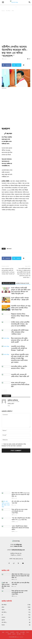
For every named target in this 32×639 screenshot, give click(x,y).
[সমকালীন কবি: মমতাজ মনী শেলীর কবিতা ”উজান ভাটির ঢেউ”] (6, 376)
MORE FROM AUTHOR (22, 283)
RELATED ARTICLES (8, 283)
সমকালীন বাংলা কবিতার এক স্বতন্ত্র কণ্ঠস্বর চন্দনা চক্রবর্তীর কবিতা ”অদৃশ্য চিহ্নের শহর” (20, 308)
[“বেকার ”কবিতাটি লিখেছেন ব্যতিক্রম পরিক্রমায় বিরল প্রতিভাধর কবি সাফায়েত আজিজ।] (6, 528)
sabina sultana (13, 400)
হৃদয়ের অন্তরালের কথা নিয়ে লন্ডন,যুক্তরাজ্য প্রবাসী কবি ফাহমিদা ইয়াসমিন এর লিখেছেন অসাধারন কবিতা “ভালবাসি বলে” (8, 271)
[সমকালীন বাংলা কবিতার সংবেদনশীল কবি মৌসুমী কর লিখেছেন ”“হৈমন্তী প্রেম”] (6, 348)
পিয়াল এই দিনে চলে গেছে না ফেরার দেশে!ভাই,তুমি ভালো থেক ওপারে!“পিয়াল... (19, 511)
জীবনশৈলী (9, 634)
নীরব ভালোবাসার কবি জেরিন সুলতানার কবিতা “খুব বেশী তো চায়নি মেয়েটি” (19, 340)
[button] (3, 2)
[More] (23, 65)
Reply (9, 405)
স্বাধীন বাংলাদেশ (9, 248)
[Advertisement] (16, 28)
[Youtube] (23, 563)
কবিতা (13, 10)
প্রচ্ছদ (3, 632)
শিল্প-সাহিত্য (8, 10)
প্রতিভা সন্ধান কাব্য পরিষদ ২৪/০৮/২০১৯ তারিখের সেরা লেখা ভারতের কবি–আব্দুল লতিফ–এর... (21, 494)
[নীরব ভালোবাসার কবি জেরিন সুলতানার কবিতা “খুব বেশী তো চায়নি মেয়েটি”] (6, 340)
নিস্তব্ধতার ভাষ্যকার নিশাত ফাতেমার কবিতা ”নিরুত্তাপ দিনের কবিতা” (20, 316)
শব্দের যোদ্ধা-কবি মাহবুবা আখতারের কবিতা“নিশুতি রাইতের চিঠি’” (20, 384)
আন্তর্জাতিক (12, 632)
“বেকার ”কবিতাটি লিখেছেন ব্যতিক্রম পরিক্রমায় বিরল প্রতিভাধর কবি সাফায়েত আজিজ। (20, 527)
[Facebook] (9, 563)
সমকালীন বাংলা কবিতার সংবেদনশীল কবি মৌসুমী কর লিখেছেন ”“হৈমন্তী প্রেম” (19, 348)
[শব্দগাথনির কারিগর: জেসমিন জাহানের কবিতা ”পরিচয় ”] (6, 368)
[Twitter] (18, 563)
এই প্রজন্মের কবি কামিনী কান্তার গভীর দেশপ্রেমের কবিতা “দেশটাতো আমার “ (20, 332)
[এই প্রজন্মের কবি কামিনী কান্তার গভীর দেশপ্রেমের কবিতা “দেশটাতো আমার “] (6, 332)
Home (3, 10)
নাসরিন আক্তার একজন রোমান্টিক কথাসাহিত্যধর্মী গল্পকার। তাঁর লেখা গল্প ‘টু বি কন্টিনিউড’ (20, 324)
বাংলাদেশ (7, 632)
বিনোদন (27, 632)
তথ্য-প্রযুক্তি (22, 632)
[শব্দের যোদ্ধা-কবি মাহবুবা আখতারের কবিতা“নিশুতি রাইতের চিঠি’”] (6, 385)
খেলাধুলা (17, 632)
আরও (23, 634)
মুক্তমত (14, 634)
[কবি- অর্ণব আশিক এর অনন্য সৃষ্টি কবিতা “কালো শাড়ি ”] (6, 504)
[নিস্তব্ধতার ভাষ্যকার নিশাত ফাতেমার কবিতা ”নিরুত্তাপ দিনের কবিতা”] (6, 316)
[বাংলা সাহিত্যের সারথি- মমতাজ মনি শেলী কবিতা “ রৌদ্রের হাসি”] (6, 300)
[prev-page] (3, 391)
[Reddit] (13, 563)
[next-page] (5, 391)
